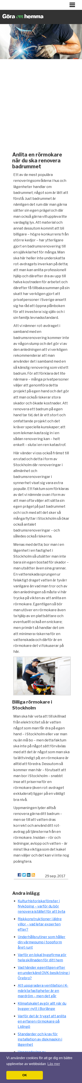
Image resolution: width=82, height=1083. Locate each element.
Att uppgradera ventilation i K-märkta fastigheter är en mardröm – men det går (43, 990)
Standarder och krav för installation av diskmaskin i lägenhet (40, 1039)
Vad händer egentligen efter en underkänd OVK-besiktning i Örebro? (44, 972)
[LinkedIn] (28, 875)
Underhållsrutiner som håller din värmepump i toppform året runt (41, 942)
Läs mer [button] (53, 1064)
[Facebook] (19, 875)
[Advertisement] (41, 104)
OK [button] (24, 1075)
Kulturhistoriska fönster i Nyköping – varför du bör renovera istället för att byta (41, 906)
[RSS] (33, 875)
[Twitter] (24, 875)
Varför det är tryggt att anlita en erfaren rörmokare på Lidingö (42, 1021)
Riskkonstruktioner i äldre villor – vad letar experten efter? (40, 924)
